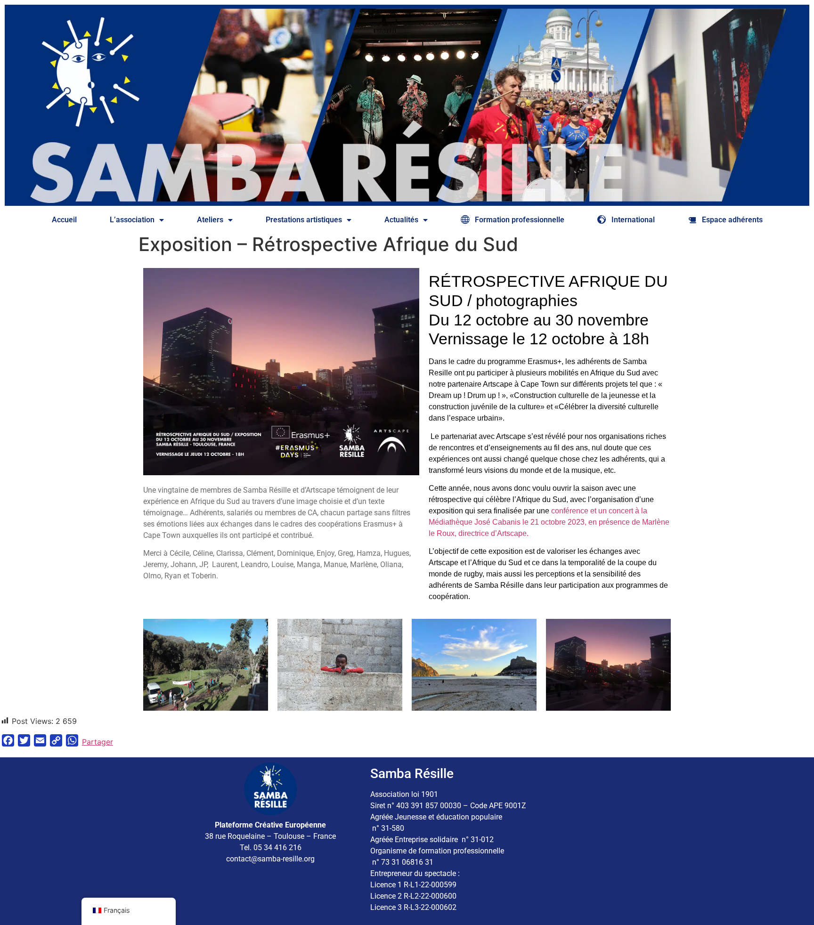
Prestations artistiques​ (304, 219)
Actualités (401, 219)
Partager (97, 741)
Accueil (64, 219)
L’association (132, 219)
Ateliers (210, 219)
